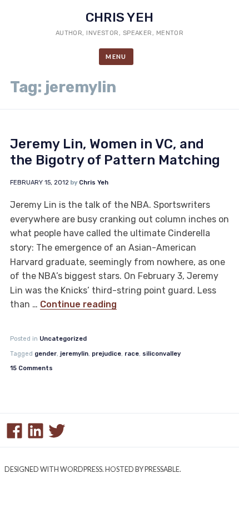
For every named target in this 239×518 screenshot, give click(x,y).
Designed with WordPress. (54, 469)
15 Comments (31, 368)
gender (45, 353)
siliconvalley (161, 353)
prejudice (106, 353)
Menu (116, 56)
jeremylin (74, 353)
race (132, 353)
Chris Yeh (119, 17)
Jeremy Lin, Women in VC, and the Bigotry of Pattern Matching (115, 152)
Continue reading (78, 304)
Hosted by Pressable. (143, 469)
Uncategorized (63, 338)
